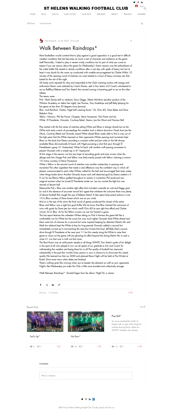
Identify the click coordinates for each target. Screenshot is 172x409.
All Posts (31, 23)
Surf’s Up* (35, 336)
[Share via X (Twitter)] (47, 285)
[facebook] (138, 2)
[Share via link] (59, 285)
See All (142, 307)
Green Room (45, 23)
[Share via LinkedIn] (53, 285)
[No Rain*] (86, 321)
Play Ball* (116, 315)
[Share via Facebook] (40, 285)
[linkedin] (142, 2)
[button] (142, 23)
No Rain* (76, 336)
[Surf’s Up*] (45, 321)
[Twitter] (134, 2)
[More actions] (131, 40)
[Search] (145, 8)
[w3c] (93, 399)
